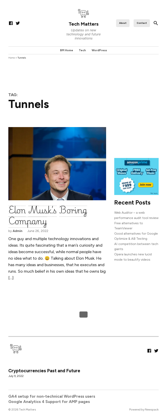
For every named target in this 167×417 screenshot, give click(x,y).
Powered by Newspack (144, 409)
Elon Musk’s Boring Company (47, 215)
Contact (142, 23)
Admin (17, 231)
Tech (82, 50)
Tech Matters (84, 24)
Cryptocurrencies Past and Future (44, 370)
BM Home (66, 50)
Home (11, 57)
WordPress (99, 50)
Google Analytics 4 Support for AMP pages (49, 401)
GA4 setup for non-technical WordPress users (51, 396)
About (122, 23)
